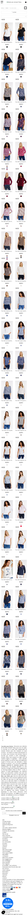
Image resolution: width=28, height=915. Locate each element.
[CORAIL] (7, 703)
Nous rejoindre (6, 862)
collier (17, 793)
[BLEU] (21, 76)
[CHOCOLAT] (21, 255)
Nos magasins (6, 864)
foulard (22, 795)
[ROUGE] (7, 136)
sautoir (3, 795)
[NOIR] (7, 47)
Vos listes (4, 843)
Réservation (5, 871)
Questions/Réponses (7, 824)
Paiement (4, 845)
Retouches (5, 873)
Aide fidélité (5, 854)
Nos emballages (6, 860)
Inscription (5, 838)
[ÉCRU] (21, 285)
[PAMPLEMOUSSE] (7, 166)
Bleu (2, 776)
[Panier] (25, 2)
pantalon (7, 788)
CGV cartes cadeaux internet (9, 827)
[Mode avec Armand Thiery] (14, 2)
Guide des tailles (6, 823)
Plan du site (5, 834)
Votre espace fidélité (7, 853)
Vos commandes (6, 842)
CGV (3, 826)
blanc (8, 776)
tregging (18, 787)
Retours (4, 848)
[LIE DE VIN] (21, 136)
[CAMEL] (21, 226)
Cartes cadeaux (6, 870)
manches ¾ (9, 765)
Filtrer (14, 12)
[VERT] (7, 735)
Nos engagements (7, 859)
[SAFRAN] (21, 375)
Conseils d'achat (6, 821)
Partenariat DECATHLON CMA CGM (11, 867)
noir (5, 776)
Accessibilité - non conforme (9, 865)
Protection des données (8, 831)
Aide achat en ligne (7, 849)
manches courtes (19, 765)
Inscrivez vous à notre (14, 810)
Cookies (4, 832)
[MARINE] (7, 76)
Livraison (4, 846)
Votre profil (5, 840)
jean (16, 785)
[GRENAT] (7, 196)
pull (7, 787)
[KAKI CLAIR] (7, 106)
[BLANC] (7, 494)
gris (12, 776)
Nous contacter (6, 835)
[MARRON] (7, 285)
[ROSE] (21, 524)
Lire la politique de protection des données (11, 908)
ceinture (10, 795)
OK (24, 813)
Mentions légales (6, 829)
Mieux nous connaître (7, 857)
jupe (25, 785)
